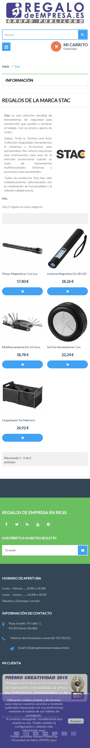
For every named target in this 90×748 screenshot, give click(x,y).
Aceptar (75, 721)
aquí (42, 730)
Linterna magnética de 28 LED (67, 273)
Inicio (6, 66)
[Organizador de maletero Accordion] (22, 394)
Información (19, 80)
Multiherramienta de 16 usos (21, 347)
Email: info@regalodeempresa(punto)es (43, 647)
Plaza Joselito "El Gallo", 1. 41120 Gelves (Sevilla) (25, 626)
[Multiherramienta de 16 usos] (22, 321)
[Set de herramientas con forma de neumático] (67, 321)
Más (5, 198)
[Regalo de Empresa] (45, 13)
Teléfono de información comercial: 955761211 (40, 638)
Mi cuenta (11, 663)
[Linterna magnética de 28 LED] (67, 248)
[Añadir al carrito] (22, 291)
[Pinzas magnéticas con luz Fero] (22, 248)
